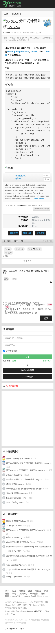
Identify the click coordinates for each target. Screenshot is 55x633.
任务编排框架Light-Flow (16, 497)
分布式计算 (35, 249)
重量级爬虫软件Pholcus (16, 521)
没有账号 (45, 270)
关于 (7, 590)
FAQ (14, 590)
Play (14, 593)
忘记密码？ (47, 360)
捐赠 (43, 593)
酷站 (7, 596)
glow (18, 178)
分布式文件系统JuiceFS (16, 493)
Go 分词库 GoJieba (14, 525)
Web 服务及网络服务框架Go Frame (20, 542)
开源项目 (16, 13)
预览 (14, 279)
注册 (14, 360)
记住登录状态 (11, 351)
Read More (39, 199)
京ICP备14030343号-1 (14, 628)
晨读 (30, 590)
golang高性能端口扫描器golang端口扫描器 (24, 488)
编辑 (6, 279)
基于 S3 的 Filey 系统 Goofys (18, 458)
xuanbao (6, 32)
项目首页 (14, 233)
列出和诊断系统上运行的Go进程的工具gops (24, 479)
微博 (16, 241)
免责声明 (23, 593)
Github (38, 590)
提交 (46, 318)
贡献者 (22, 590)
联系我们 (34, 593)
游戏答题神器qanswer (15, 484)
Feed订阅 (16, 596)
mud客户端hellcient (14, 576)
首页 (6, 13)
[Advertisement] (27, 418)
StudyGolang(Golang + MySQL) (29, 611)
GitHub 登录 (28, 370)
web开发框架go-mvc (14, 502)
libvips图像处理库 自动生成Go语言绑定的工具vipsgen (28, 569)
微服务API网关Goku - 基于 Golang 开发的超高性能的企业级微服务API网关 (28, 548)
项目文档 (27, 233)
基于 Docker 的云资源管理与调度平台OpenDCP (25, 470)
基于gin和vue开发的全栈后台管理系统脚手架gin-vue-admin (29, 557)
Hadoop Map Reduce (18, 51)
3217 (47, 176)
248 (48, 179)
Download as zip (42, 209)
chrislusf (20, 175)
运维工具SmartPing (14, 474)
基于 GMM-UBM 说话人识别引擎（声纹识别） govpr (27, 463)
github (20, 249)
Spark (34, 51)
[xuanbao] (47, 22)
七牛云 (12, 614)
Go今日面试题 (12, 386)
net (8, 249)
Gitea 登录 (28, 376)
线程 (9, 252)
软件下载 (41, 233)
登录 (28, 270)
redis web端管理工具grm (16, 564)
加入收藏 (7, 241)
